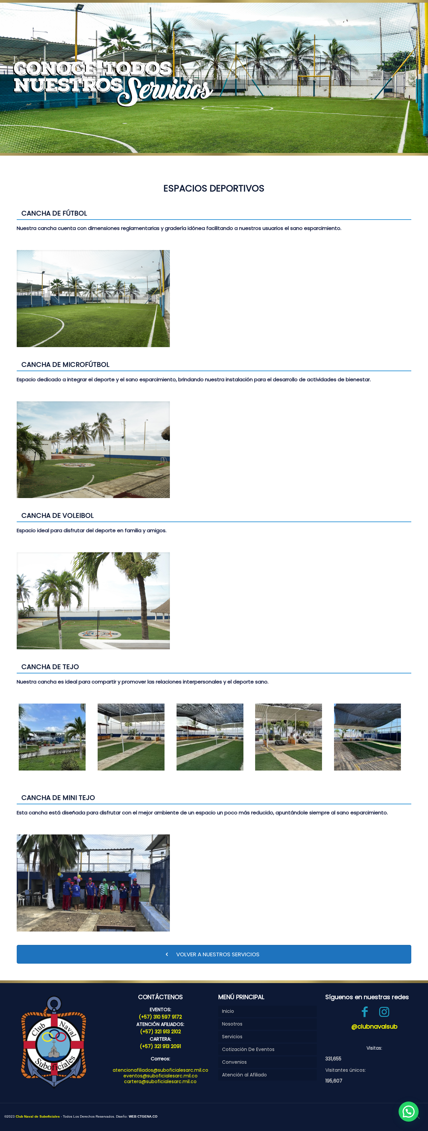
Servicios (232, 1036)
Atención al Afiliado (244, 1074)
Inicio (228, 1011)
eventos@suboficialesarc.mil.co (160, 1075)
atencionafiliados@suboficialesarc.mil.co (160, 1070)
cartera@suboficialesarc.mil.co (160, 1081)
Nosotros (232, 1024)
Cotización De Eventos (248, 1049)
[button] (409, 1112)
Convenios (234, 1062)
